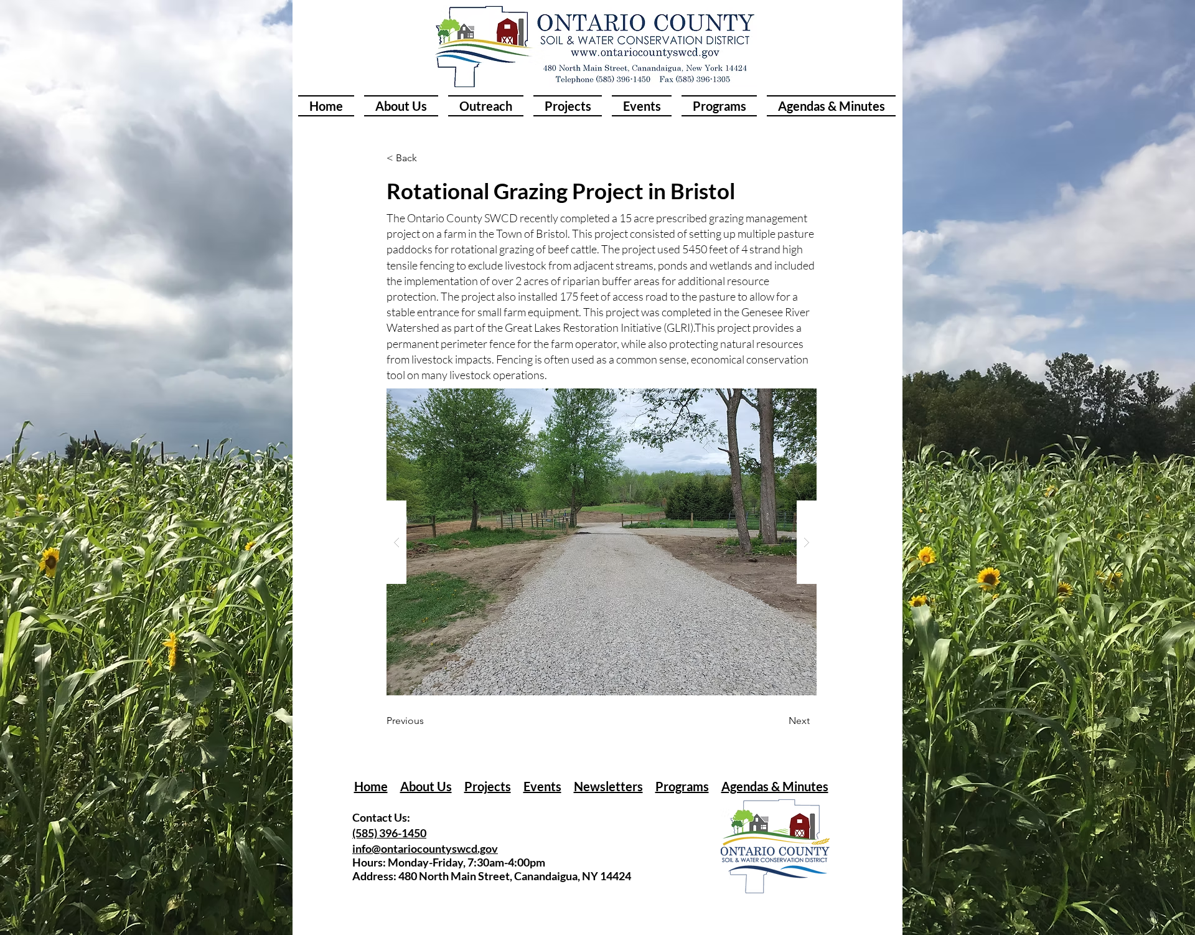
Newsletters (608, 786)
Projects (487, 786)
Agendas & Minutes (774, 786)
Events (542, 786)
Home (371, 786)
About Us (426, 786)
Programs (682, 786)
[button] (602, 541)
